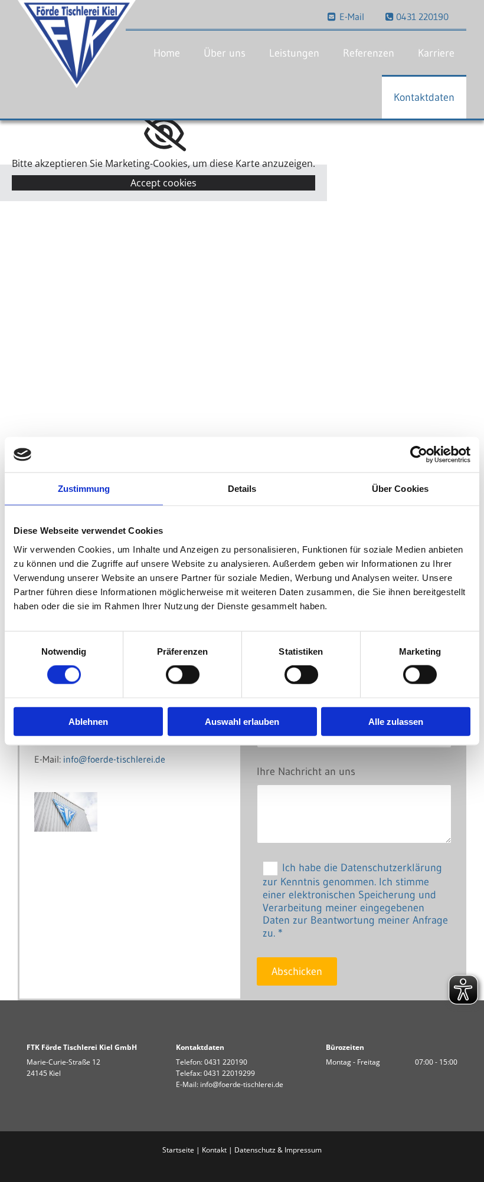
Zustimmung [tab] (84, 489)
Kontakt (214, 1150)
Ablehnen (88, 721)
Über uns (225, 53)
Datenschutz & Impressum (278, 1150)
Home (166, 53)
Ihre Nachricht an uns (306, 772)
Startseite (178, 1150)
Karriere (436, 53)
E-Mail (346, 16)
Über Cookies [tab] (400, 489)
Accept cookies (163, 182)
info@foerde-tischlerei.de (114, 759)
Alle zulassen (395, 721)
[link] (164, 134)
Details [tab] (242, 489)
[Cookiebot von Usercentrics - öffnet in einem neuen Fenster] (418, 455)
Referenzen (368, 53)
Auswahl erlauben (242, 721)
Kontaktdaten (424, 97)
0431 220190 (225, 1062)
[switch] (183, 674)
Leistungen (294, 53)
